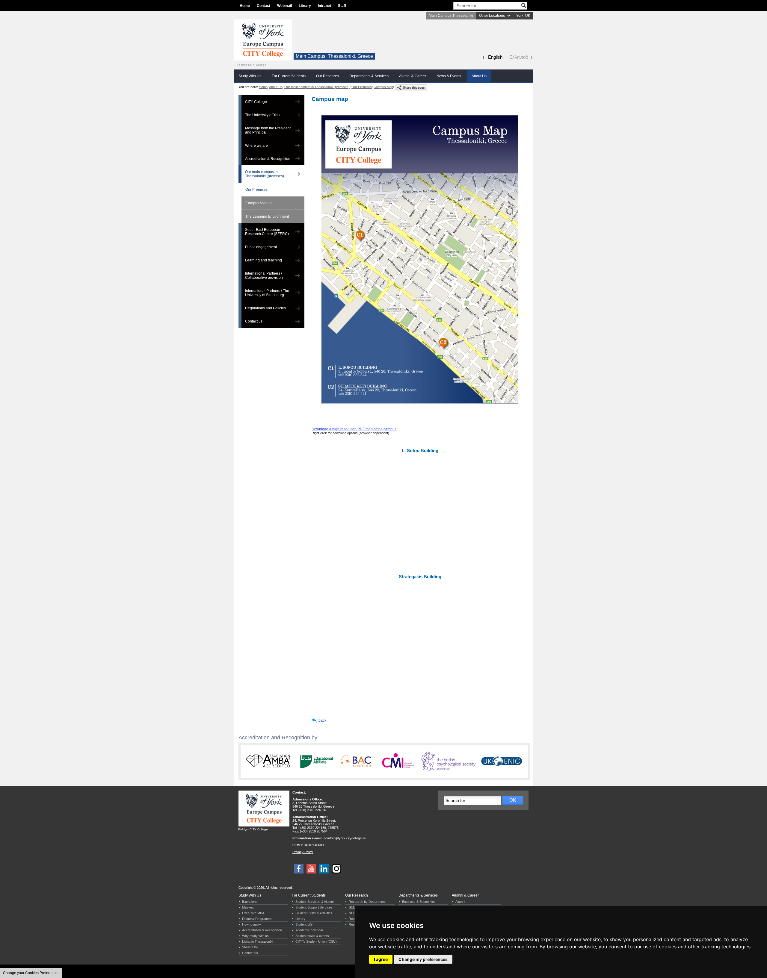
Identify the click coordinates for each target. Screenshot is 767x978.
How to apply (251, 924)
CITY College (256, 102)
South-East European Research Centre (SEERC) (267, 232)
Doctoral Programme (257, 919)
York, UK (523, 15)
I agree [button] (381, 959)
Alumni (460, 901)
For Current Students (289, 76)
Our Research (327, 76)
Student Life (303, 924)
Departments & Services (369, 76)
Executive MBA (253, 913)
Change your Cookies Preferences (31, 973)
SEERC (354, 907)
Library (305, 6)
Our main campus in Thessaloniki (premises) (317, 87)
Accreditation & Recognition (267, 159)
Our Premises (361, 87)
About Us (479, 76)
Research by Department (367, 901)
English (495, 57)
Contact (263, 6)
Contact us (253, 321)
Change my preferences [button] (423, 959)
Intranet (324, 6)
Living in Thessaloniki (257, 941)
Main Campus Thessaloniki (451, 15)
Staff (342, 6)
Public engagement (261, 247)
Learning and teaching (263, 260)
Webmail (284, 6)
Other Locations (492, 15)
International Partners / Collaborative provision (264, 275)
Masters (248, 907)
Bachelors (249, 901)
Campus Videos (258, 203)
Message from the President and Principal (268, 130)
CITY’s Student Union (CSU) (316, 941)
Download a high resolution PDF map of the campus (354, 429)
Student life (250, 947)
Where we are (256, 145)
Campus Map (383, 87)
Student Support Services (314, 907)
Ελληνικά (518, 57)
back (322, 720)
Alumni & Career (412, 76)
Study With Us (249, 76)
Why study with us (255, 936)
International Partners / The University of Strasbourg (267, 293)
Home (245, 6)
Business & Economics (419, 901)
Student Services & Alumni (314, 901)
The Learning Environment (267, 216)
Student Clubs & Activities (313, 913)
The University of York (262, 115)
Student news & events (312, 936)
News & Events (449, 76)
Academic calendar (309, 930)
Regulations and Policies (265, 308)
